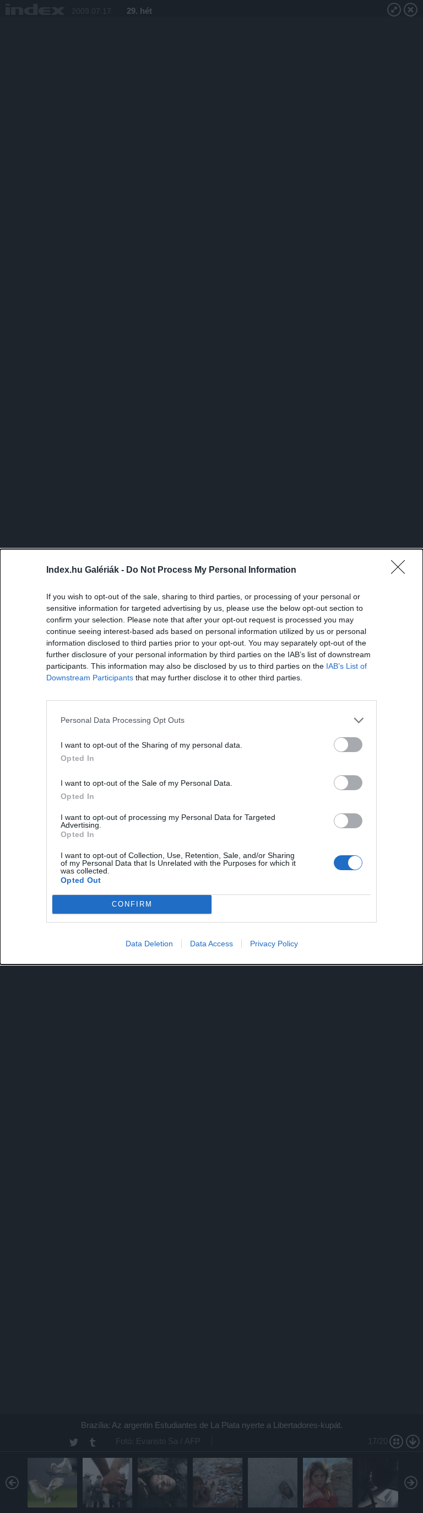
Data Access (211, 943)
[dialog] (211, 757)
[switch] (348, 744)
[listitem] (211, 720)
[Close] (401, 570)
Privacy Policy (274, 943)
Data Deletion (149, 943)
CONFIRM (132, 904)
